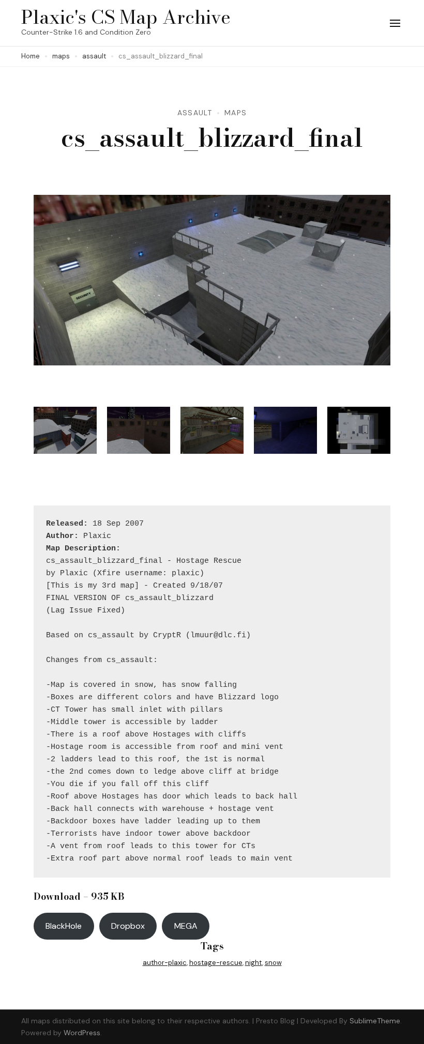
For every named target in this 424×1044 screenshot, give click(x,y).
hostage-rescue (216, 962)
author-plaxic (165, 962)
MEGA (186, 925)
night (253, 962)
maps (235, 112)
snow (273, 962)
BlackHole (64, 925)
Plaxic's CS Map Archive (126, 17)
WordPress (82, 1032)
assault (194, 112)
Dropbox (128, 925)
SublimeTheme (375, 1020)
